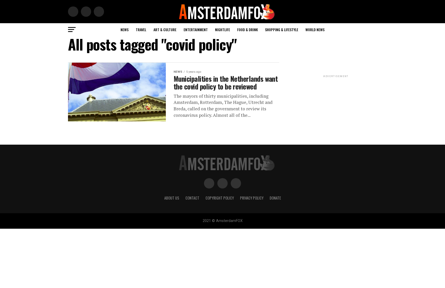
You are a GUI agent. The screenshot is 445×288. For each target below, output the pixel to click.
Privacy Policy (251, 198)
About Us (171, 198)
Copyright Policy (220, 198)
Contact (192, 198)
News (125, 29)
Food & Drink (247, 29)
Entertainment (196, 29)
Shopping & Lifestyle (281, 29)
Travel (141, 29)
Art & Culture (164, 29)
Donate (275, 198)
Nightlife (222, 29)
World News (314, 29)
